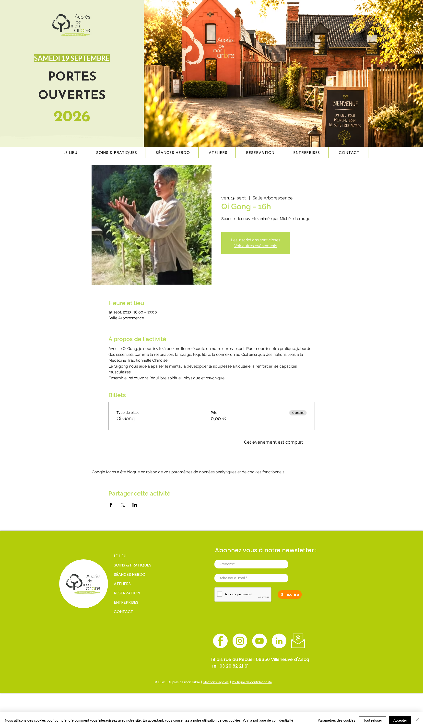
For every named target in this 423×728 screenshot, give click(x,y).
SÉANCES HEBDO (129, 574)
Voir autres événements (255, 245)
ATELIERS (122, 584)
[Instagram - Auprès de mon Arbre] (240, 641)
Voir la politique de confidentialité (268, 720)
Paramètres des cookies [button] (336, 720)
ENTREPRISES (126, 602)
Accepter (400, 720)
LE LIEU (120, 556)
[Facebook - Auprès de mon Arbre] (220, 641)
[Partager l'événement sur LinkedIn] (134, 505)
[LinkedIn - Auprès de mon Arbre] (279, 641)
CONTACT (123, 611)
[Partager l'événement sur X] (122, 505)
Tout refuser (372, 720)
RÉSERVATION (127, 593)
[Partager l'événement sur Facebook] (110, 505)
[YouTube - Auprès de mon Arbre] (259, 641)
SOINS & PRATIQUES (131, 565)
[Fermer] (417, 720)
